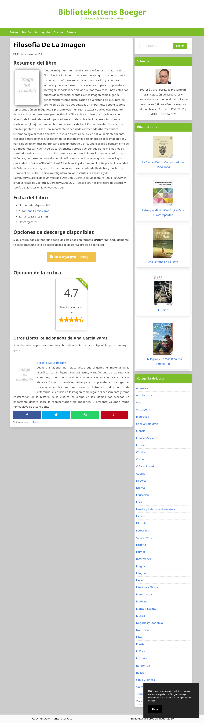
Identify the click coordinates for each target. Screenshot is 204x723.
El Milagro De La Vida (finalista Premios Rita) (163, 361)
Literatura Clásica (147, 587)
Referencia (143, 665)
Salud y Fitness (145, 680)
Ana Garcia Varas (38, 211)
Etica (139, 502)
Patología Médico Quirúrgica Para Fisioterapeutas (163, 212)
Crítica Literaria (145, 466)
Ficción (26, 32)
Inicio (14, 32)
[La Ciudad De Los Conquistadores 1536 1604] (163, 148)
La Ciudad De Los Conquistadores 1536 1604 (163, 164)
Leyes (139, 580)
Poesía (140, 644)
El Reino (163, 310)
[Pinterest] (114, 415)
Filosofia (35, 422)
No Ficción (142, 630)
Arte (139, 402)
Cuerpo (141, 473)
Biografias (142, 416)
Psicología (142, 658)
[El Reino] (163, 291)
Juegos (140, 566)
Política (140, 651)
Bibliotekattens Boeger (102, 12)
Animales (142, 388)
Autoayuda (42, 32)
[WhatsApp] (85, 415)
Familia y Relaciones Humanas (155, 509)
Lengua (141, 573)
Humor (140, 551)
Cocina (140, 445)
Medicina (142, 601)
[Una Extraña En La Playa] (163, 243)
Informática (143, 559)
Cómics (71, 32)
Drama (58, 32)
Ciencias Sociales (146, 438)
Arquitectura (144, 395)
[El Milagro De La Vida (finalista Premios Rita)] (163, 340)
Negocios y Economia (149, 623)
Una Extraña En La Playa (163, 262)
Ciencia (140, 431)
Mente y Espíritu (146, 608)
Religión (141, 672)
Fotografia (142, 530)
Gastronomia (144, 537)
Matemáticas (144, 594)
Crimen (141, 459)
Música (140, 616)
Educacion (142, 495)
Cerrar (155, 709)
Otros (139, 637)
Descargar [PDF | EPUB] (71, 257)
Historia (141, 544)
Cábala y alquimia (147, 424)
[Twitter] (56, 415)
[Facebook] (27, 415)
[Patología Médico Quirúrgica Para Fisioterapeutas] (163, 194)
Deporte (141, 480)
